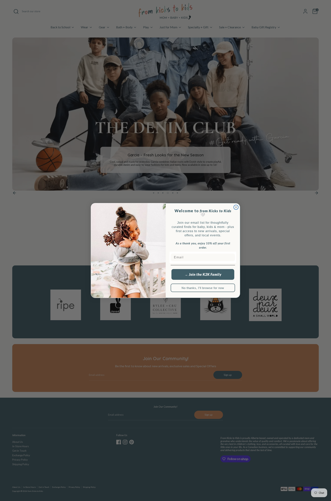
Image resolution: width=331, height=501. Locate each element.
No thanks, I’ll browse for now (203, 288)
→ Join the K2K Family (202, 274)
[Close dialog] (236, 207)
